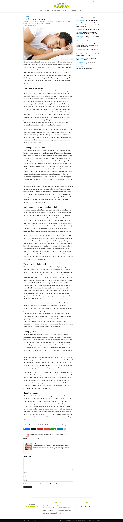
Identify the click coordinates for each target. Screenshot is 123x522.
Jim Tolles (28, 25)
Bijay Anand (79, 40)
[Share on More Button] (65, 429)
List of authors (68, 520)
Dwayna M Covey (80, 43)
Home (24, 0)
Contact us (78, 520)
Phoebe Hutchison (80, 49)
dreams (34, 438)
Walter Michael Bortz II (81, 53)
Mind (64, 10)
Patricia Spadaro (80, 36)
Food (40, 10)
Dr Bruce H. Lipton (80, 20)
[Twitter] (98, 1)
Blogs (32, 0)
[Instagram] (94, 1)
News (43, 0)
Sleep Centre (26, 16)
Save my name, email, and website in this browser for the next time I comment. (43, 483)
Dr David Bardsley (80, 29)
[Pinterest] (96, 1)
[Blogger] (34, 451)
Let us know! (67, 434)
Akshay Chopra (80, 58)
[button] (98, 11)
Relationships (56, 10)
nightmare (39, 438)
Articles (39, 0)
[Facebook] (91, 1)
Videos (28, 0)
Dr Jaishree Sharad (80, 62)
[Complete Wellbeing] (61, 5)
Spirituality (73, 10)
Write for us (62, 520)
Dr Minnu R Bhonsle (81, 66)
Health (47, 10)
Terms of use (91, 520)
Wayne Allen (79, 24)
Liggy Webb (79, 32)
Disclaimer (97, 520)
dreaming (29, 438)
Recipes (35, 0)
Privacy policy (84, 520)
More (81, 10)
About (74, 520)
